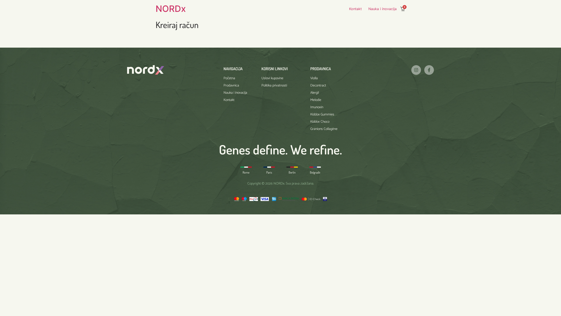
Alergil (314, 93)
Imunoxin (316, 107)
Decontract (318, 85)
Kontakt (355, 9)
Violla (314, 78)
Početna (229, 78)
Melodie (315, 100)
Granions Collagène (323, 129)
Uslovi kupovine (272, 78)
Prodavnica (231, 85)
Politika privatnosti (274, 85)
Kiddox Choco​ (319, 122)
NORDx (171, 8)
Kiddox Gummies (322, 114)
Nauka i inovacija (382, 9)
